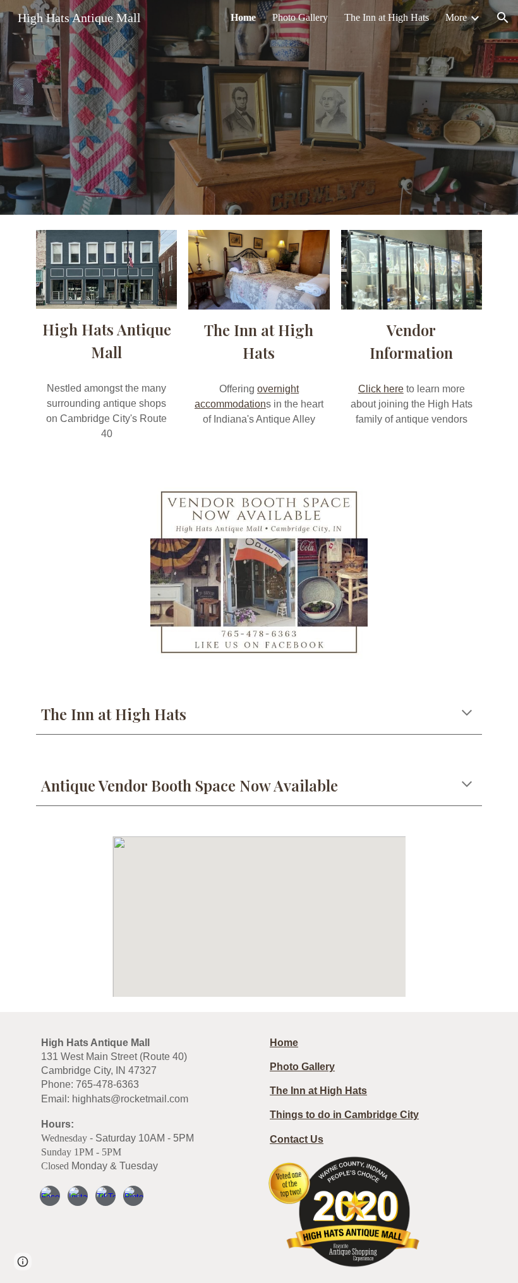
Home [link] (243, 17)
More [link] (456, 17)
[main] (106, 340)
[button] (503, 18)
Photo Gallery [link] (300, 17)
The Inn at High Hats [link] (386, 17)
